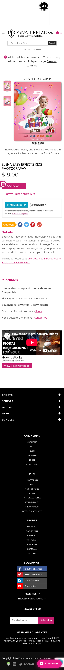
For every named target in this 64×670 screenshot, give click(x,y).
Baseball (32, 535)
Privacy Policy (32, 507)
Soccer (32, 553)
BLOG (32, 451)
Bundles (8, 419)
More (6, 413)
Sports (7, 395)
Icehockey (32, 544)
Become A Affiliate (32, 511)
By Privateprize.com (13, 360)
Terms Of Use (32, 489)
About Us (32, 442)
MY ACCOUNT (32, 464)
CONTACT (32, 446)
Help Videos (32, 480)
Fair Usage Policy (32, 498)
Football (32, 527)
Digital (7, 407)
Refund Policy (32, 502)
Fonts (38, 311)
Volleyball (32, 540)
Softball (32, 549)
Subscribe (46, 620)
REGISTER (32, 455)
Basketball (32, 531)
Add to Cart (14, 185)
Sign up (37, 49)
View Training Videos (16, 365)
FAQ (32, 484)
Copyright (32, 493)
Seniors (7, 401)
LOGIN (32, 460)
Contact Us (40, 317)
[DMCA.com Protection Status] (8, 664)
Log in (26, 49)
